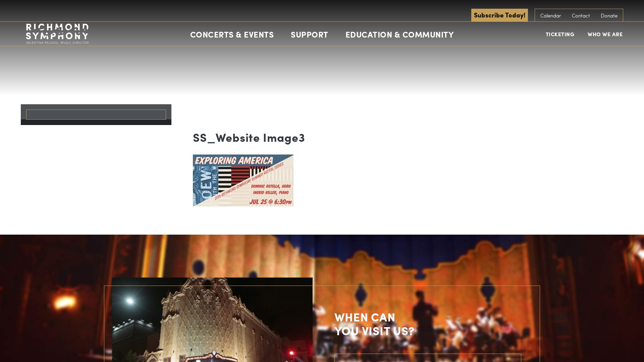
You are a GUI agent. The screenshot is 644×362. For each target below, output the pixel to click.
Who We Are (605, 34)
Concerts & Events (232, 34)
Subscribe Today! (499, 14)
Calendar (550, 15)
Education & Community (399, 34)
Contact (581, 15)
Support (309, 34)
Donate (609, 15)
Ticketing (560, 34)
